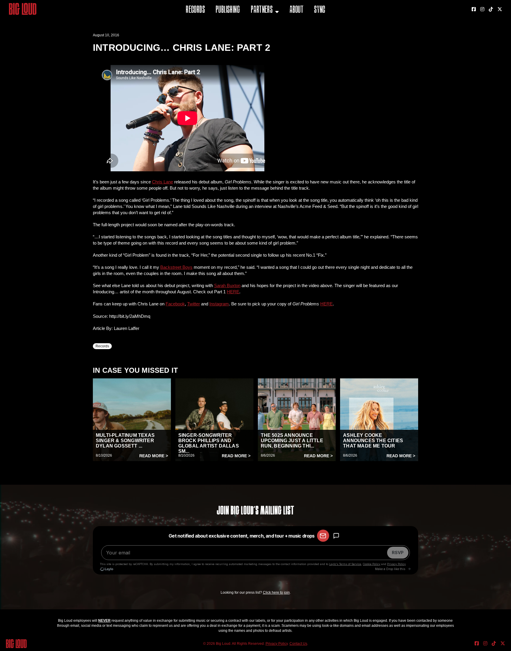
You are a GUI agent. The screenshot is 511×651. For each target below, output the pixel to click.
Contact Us (298, 644)
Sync (319, 10)
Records (195, 10)
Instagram (219, 303)
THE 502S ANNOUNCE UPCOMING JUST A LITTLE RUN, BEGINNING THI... (292, 440)
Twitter (193, 303)
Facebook (175, 303)
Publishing (228, 10)
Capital (259, 40)
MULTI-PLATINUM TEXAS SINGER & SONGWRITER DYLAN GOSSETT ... (125, 440)
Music (257, 25)
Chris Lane (162, 181)
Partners (262, 10)
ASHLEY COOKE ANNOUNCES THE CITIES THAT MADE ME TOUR (373, 440)
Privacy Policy (277, 644)
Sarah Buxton (227, 285)
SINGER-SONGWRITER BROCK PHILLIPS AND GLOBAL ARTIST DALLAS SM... (208, 443)
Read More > (153, 455)
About (296, 10)
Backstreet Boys (176, 267)
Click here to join (276, 592)
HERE (233, 291)
